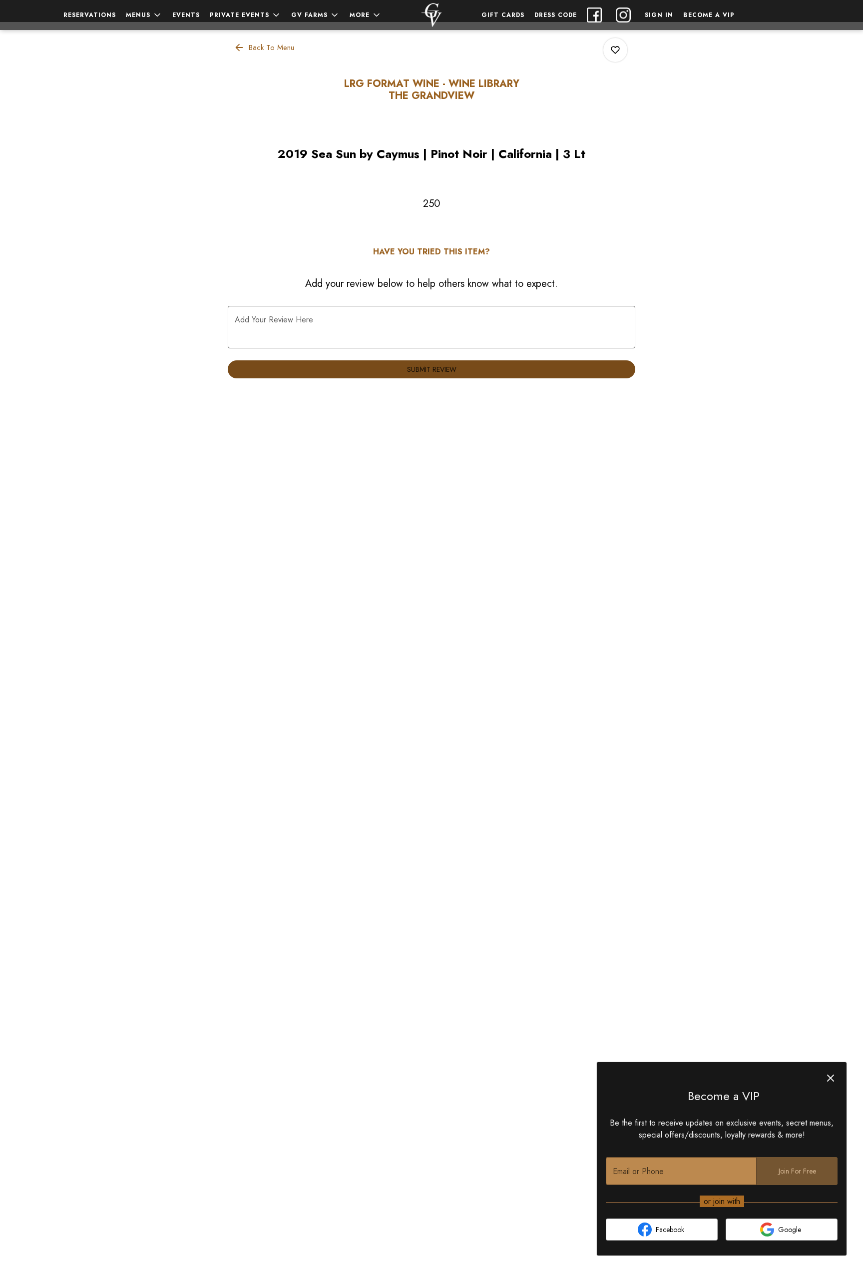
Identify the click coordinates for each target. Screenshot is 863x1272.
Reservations (89, 14)
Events (186, 14)
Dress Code (555, 14)
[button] (144, 15)
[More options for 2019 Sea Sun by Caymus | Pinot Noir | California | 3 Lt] (615, 50)
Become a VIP (709, 14)
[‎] (596, 15)
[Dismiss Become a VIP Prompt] (831, 1078)
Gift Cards (502, 14)
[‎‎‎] (625, 15)
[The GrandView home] (431, 14)
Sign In (659, 14)
